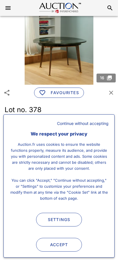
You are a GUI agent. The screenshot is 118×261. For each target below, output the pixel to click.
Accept (59, 244)
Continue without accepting (83, 123)
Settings (59, 219)
